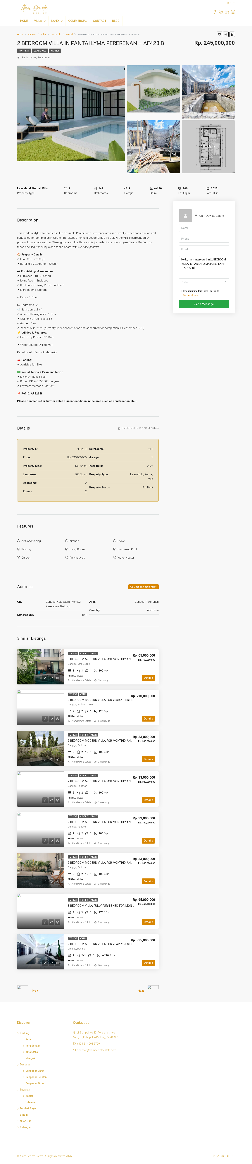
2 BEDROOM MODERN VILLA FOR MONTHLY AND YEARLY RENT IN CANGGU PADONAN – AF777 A (132, 862)
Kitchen (74, 541)
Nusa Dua (25, 1121)
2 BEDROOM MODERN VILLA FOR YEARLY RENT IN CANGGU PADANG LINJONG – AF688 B (127, 700)
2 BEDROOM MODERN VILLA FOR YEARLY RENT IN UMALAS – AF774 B (114, 944)
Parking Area (77, 557)
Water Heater (126, 557)
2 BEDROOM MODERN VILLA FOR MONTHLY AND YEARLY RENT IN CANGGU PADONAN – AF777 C (132, 781)
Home (24, 21)
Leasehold (40, 50)
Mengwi (30, 1058)
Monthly (84, 654)
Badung (24, 1033)
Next (141, 990)
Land (55, 21)
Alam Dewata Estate (81, 680)
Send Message (204, 304)
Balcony (26, 549)
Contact (99, 21)
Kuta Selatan (32, 1045)
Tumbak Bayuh (28, 1108)
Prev (35, 990)
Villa (38, 21)
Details (148, 677)
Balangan (25, 1127)
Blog (116, 21)
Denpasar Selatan (36, 1077)
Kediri (29, 1095)
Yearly (55, 50)
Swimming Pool (127, 549)
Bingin (24, 1114)
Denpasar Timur (35, 1083)
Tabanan (25, 1089)
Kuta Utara (31, 1051)
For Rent (24, 50)
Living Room (77, 549)
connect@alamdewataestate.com (96, 1050)
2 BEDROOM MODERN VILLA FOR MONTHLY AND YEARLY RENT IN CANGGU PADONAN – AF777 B (132, 822)
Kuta (28, 1039)
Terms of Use (190, 295)
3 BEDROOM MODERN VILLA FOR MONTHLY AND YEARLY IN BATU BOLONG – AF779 (123, 659)
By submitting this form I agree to (201, 293)
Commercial (77, 21)
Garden (25, 557)
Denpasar (26, 1064)
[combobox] (204, 282)
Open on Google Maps (145, 587)
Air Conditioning (31, 541)
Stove (121, 541)
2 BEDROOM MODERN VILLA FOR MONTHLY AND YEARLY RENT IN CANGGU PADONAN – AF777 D (132, 740)
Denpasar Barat (34, 1070)
